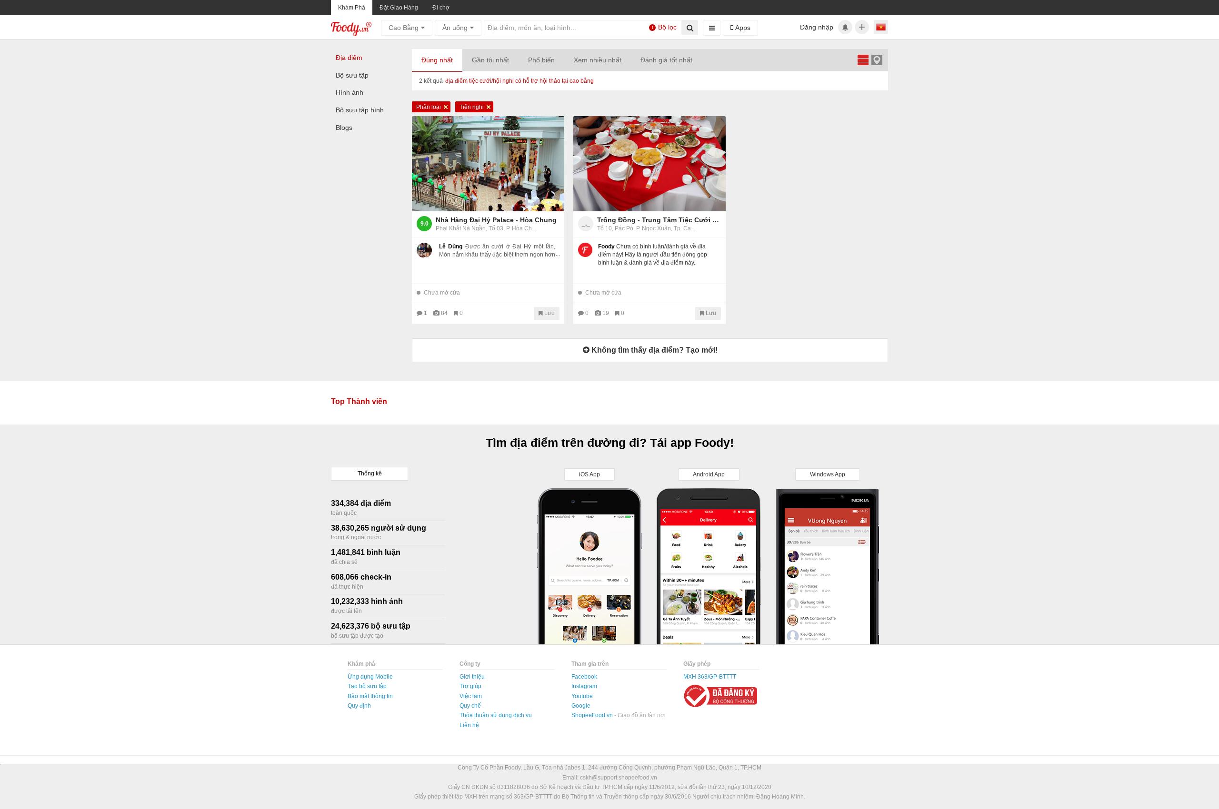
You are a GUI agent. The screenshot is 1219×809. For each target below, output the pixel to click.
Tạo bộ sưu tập (367, 686)
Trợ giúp (470, 686)
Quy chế (470, 705)
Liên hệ (469, 725)
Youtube (582, 696)
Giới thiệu (472, 676)
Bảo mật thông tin (370, 696)
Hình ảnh (349, 92)
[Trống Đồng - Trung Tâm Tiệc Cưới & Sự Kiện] (649, 163)
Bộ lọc (664, 27)
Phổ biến (541, 60)
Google (580, 705)
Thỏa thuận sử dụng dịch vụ (496, 715)
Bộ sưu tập (352, 75)
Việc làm (471, 696)
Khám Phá (351, 7)
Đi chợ (441, 7)
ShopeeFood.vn (592, 715)
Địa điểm (349, 57)
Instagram (584, 686)
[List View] (863, 59)
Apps (741, 27)
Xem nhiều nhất (597, 60)
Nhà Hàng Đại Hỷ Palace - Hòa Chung (496, 220)
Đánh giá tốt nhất (666, 60)
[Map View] (876, 59)
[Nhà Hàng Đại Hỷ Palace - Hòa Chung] (488, 163)
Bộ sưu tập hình (360, 110)
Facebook (584, 676)
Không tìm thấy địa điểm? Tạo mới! (654, 350)
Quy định (359, 705)
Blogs (344, 127)
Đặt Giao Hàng (399, 7)
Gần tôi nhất (490, 60)
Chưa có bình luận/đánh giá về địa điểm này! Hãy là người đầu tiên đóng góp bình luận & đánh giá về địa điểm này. (652, 254)
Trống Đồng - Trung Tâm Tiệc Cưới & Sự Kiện (659, 220)
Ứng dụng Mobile (370, 676)
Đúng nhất (437, 60)
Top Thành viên (359, 401)
